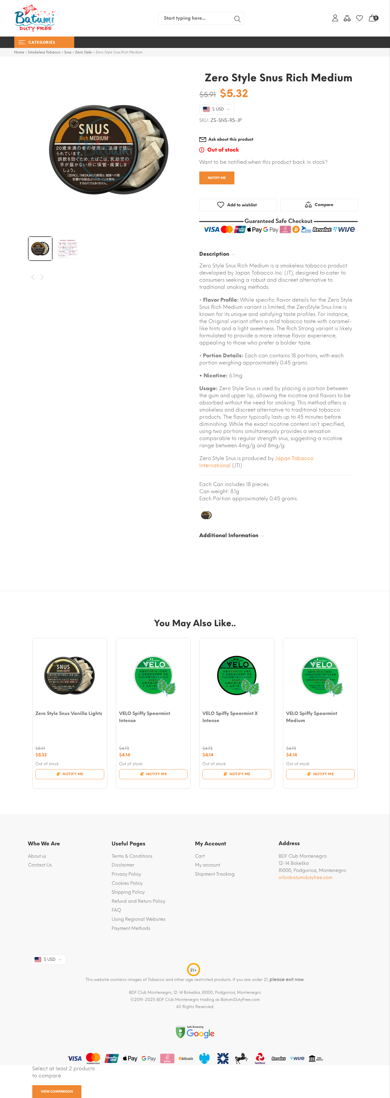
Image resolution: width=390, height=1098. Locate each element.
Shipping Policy (128, 892)
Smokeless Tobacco (44, 52)
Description (214, 254)
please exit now (287, 979)
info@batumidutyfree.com (305, 877)
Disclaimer (123, 865)
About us (37, 856)
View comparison (57, 1091)
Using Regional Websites (139, 919)
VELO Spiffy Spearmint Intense (144, 717)
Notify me (217, 178)
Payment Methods (131, 928)
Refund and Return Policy (138, 901)
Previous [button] (33, 277)
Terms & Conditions (132, 856)
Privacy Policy (126, 874)
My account (207, 865)
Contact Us (40, 865)
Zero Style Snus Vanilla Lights (68, 713)
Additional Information (228, 535)
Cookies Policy (127, 883)
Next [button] (42, 277)
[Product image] (69, 675)
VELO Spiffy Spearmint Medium (311, 717)
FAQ (116, 910)
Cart (200, 856)
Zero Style (83, 52)
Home (19, 52)
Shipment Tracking (215, 874)
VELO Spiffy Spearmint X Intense (230, 717)
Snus (67, 52)
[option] (109, 149)
